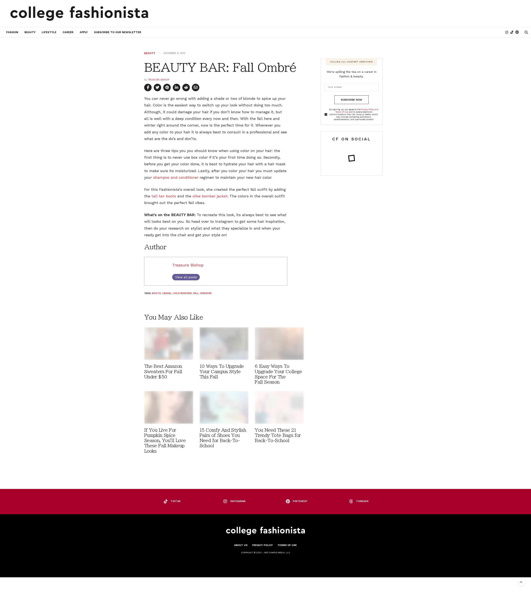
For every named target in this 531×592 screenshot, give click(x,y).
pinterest (300, 501)
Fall (196, 293)
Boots (156, 293)
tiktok (175, 501)
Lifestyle (49, 32)
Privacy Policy (262, 545)
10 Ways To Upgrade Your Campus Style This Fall (222, 371)
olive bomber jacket (210, 196)
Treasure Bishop (158, 79)
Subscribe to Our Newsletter (117, 32)
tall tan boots (164, 196)
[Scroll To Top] (521, 582)
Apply (84, 32)
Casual (167, 293)
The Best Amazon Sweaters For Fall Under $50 (163, 371)
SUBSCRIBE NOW (351, 99)
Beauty (29, 32)
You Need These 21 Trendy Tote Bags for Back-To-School (278, 435)
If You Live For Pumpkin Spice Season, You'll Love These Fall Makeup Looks (165, 440)
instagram (237, 501)
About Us (240, 545)
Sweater (206, 293)
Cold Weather (182, 293)
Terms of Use (287, 545)
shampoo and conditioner (175, 177)
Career (68, 32)
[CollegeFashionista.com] (79, 13)
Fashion (12, 32)
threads (362, 501)
